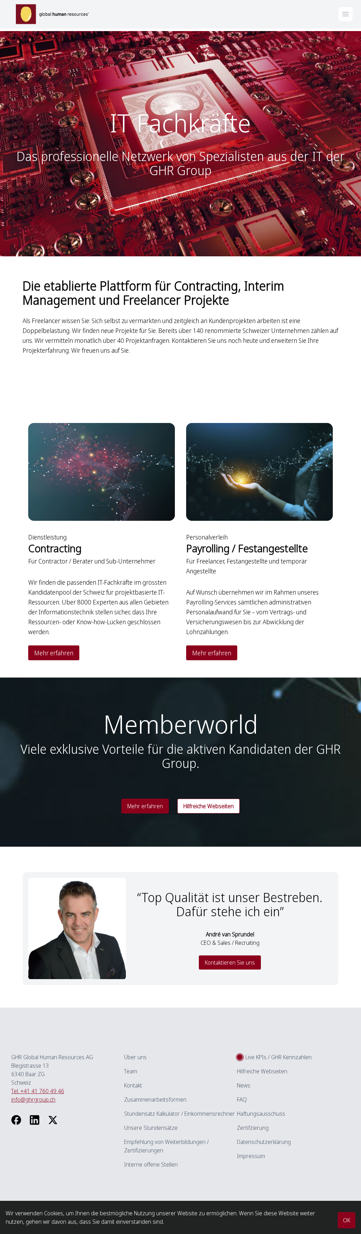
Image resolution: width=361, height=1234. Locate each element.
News (243, 1085)
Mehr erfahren (53, 653)
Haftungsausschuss (261, 1113)
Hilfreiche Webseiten (262, 1071)
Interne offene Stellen (151, 1164)
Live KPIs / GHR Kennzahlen (278, 1057)
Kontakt (133, 1085)
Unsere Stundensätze (151, 1128)
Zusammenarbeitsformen (155, 1099)
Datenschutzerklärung (264, 1142)
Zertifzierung (253, 1128)
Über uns (135, 1057)
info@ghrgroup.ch (33, 1099)
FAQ (242, 1099)
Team (130, 1071)
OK (346, 1220)
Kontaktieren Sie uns (230, 962)
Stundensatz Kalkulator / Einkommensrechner (179, 1113)
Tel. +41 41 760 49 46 (37, 1091)
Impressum (251, 1156)
